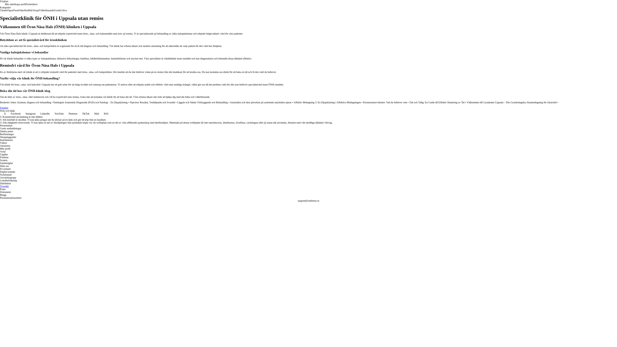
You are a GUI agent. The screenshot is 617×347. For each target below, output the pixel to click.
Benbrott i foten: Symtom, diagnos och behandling (25, 102)
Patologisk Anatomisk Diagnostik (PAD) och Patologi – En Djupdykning (90, 102)
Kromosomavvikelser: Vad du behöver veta (385, 102)
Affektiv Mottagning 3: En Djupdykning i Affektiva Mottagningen (327, 102)
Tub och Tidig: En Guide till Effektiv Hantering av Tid (437, 102)
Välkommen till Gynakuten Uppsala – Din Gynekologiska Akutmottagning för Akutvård (512, 102)
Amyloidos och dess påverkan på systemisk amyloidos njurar (260, 102)
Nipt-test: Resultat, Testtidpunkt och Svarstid (152, 102)
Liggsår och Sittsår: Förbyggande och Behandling (202, 102)
